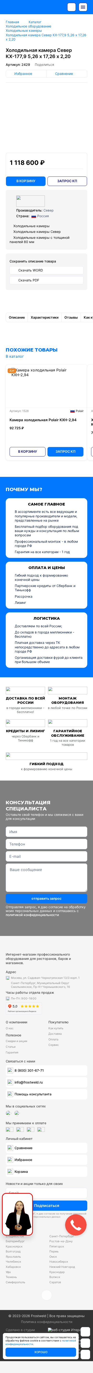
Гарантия (12, 1052)
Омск (53, 1256)
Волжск (54, 1277)
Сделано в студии (20, 1330)
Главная (12, 22)
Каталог (35, 22)
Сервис (53, 1045)
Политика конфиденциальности (46, 1322)
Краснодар (57, 1272)
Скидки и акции (16, 1041)
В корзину (27, 451)
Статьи (11, 1046)
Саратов (55, 1282)
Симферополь (15, 1282)
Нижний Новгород (62, 1267)
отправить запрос (46, 898)
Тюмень (11, 1277)
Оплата (53, 1039)
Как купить (55, 1028)
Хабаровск (13, 1267)
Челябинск (13, 1261)
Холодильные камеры (24, 30)
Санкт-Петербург (61, 1236)
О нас (10, 1028)
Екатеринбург (15, 1241)
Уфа (8, 1272)
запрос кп (67, 181)
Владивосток (15, 1236)
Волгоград (13, 1251)
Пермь (54, 1251)
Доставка (55, 1033)
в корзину (25, 181)
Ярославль (13, 1256)
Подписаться (46, 1205)
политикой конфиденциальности (32, 915)
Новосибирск (58, 1261)
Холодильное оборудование (28, 26)
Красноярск (14, 1246)
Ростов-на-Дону (61, 1241)
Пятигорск (56, 1246)
